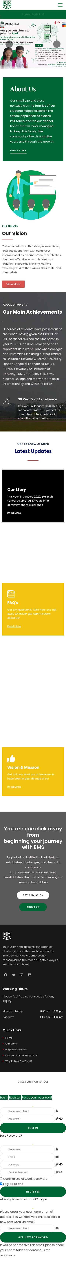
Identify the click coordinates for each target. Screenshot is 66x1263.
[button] (18, 152)
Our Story (11, 1043)
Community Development (21, 1055)
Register (15, 1097)
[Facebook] (6, 975)
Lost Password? (11, 1135)
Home (8, 1038)
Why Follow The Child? (18, 1061)
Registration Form (16, 1049)
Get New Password (33, 1237)
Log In (4, 1097)
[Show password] (61, 1118)
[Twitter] (14, 975)
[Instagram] (22, 975)
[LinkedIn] (30, 975)
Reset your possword (37, 1097)
